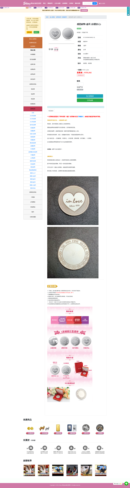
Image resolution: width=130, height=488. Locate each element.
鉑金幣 (33, 94)
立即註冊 (29, 32)
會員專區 (64, 3)
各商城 (71, 3)
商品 (44, 3)
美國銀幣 (32, 130)
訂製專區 (32, 202)
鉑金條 (33, 89)
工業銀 (33, 197)
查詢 (94, 3)
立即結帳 (90, 100)
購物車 (128, 12)
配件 (33, 212)
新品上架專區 (32, 39)
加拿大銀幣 (33, 133)
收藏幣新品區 (32, 42)
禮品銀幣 (32, 167)
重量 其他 (32, 188)
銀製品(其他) (32, 192)
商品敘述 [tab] (51, 110)
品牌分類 (32, 64)
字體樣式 (80, 116)
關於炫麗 (77, 3)
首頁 (47, 17)
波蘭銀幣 (32, 146)
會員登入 (36, 32)
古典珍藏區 (33, 217)
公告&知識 (57, 3)
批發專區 (32, 46)
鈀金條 (33, 99)
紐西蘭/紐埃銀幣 (33, 152)
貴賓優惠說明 (81, 75)
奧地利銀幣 (33, 143)
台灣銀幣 (32, 158)
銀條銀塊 (32, 103)
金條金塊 (32, 69)
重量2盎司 (33, 182)
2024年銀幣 (33, 121)
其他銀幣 (32, 164)
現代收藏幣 (33, 59)
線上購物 (52, 17)
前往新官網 (84, 10)
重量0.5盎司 (33, 185)
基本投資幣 (33, 124)
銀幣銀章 (32, 108)
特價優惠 (32, 54)
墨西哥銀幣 (33, 161)
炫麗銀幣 (32, 127)
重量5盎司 (33, 179)
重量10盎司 (33, 176)
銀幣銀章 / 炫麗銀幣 (61, 17)
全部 (33, 112)
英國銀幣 (32, 140)
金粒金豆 (32, 79)
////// (37, 7)
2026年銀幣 (33, 115)
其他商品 (32, 207)
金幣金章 (32, 74)
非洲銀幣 (32, 149)
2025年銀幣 (33, 118)
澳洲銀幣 (32, 137)
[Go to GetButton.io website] (126, 486)
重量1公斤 (33, 173)
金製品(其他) (32, 84)
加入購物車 (90, 96)
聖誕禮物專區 (32, 170)
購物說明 (50, 3)
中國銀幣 (32, 155)
